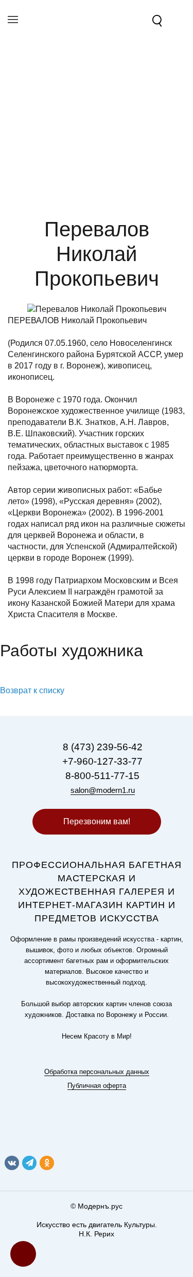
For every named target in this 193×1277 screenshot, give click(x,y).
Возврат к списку (32, 690)
